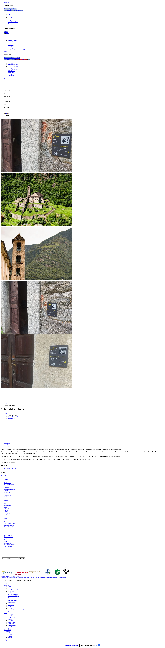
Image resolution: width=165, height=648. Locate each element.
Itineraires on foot (12, 40)
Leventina (7, 486)
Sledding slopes (8, 526)
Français (16, 576)
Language (7, 115)
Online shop (7, 543)
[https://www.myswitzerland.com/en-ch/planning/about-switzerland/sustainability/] (57, 574)
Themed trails (11, 42)
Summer (6, 500)
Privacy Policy (13, 577)
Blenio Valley (8, 487)
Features (6, 444)
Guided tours (11, 75)
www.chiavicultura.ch (14, 419)
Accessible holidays (13, 66)
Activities (6, 25)
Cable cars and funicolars (11, 514)
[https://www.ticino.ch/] (7, 574)
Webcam (6, 541)
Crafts (5, 497)
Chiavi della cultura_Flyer (11, 469)
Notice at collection (71, 645)
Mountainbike (8, 505)
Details (9, 597)
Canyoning (7, 510)
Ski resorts (7, 522)
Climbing (10, 48)
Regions (10, 14)
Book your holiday (13, 69)
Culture (10, 15)
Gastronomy (11, 19)
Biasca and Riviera (9, 484)
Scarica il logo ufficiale (59, 577)
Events (9, 20)
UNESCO (7, 492)
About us (23, 577)
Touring (10, 68)
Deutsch (12, 576)
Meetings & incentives (14, 74)
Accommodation (12, 63)
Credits (19, 577)
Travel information (13, 64)
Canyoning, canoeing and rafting (16, 49)
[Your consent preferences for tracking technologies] (162, 645)
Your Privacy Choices (88, 645)
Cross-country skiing (9, 523)
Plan (5, 51)
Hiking (6, 504)
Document (7, 446)
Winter (5, 518)
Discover (6, 2)
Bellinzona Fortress (9, 489)
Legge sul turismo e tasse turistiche (43, 577)
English (7, 576)
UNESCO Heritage (13, 17)
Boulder (10, 46)
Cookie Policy (4, 577)
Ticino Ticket (11, 71)
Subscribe (21, 558)
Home (5, 403)
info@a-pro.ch (11, 418)
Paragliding (11, 45)
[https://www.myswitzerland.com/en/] (21, 574)
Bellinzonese (7, 483)
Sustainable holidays (13, 23)
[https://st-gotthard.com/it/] (34, 574)
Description (7, 443)
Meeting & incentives (10, 546)
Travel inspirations (13, 22)
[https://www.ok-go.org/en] (66, 574)
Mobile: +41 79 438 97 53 (15, 416)
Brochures (7, 540)
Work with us (30, 577)
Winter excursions (9, 525)
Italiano (3, 576)
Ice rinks (6, 528)
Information (7, 413)
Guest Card (11, 72)
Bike (9, 43)
